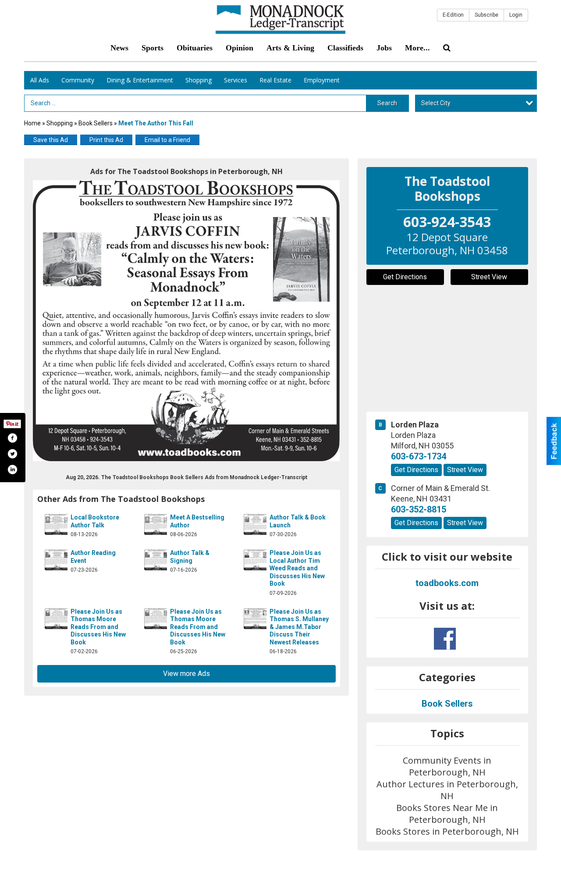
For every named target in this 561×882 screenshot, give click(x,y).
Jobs (384, 47)
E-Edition (453, 15)
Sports (152, 47)
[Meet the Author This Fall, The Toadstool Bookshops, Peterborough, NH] (186, 320)
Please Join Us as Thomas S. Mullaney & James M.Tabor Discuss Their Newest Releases (299, 627)
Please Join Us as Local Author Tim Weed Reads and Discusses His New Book (297, 568)
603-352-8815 (418, 509)
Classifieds (345, 47)
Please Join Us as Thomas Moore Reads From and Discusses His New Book (98, 627)
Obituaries (195, 47)
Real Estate (275, 80)
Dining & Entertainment (140, 80)
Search (387, 103)
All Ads (39, 80)
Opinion (239, 47)
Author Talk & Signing (189, 556)
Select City (436, 103)
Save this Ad (50, 139)
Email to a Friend (167, 139)
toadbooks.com (447, 583)
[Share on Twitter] (12, 454)
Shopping (198, 80)
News (119, 47)
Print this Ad (106, 139)
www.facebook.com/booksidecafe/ (445, 639)
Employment (322, 80)
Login (515, 15)
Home (32, 123)
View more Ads (186, 673)
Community (77, 80)
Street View (489, 277)
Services (235, 80)
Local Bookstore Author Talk (95, 521)
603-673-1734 (418, 456)
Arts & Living (290, 47)
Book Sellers (95, 123)
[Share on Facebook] (12, 438)
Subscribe (486, 15)
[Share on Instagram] (12, 469)
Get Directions (405, 277)
